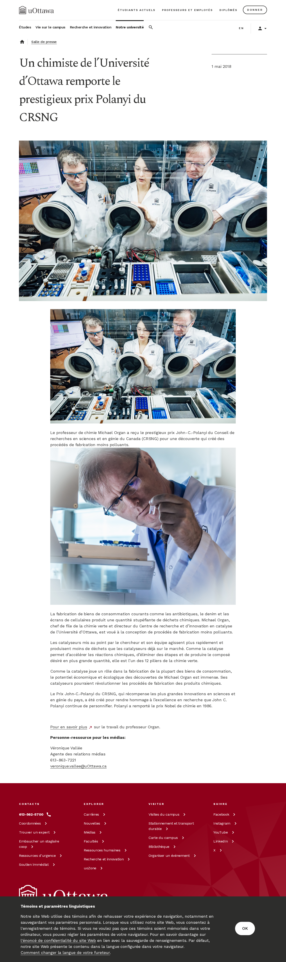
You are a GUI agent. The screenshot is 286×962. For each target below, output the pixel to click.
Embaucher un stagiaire (39, 844)
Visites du (164, 814)
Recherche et (104, 859)
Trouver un (34, 832)
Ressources (37, 855)
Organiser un (169, 855)
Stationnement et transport (171, 826)
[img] (36, 10)
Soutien (34, 864)
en (241, 28)
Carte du (163, 838)
